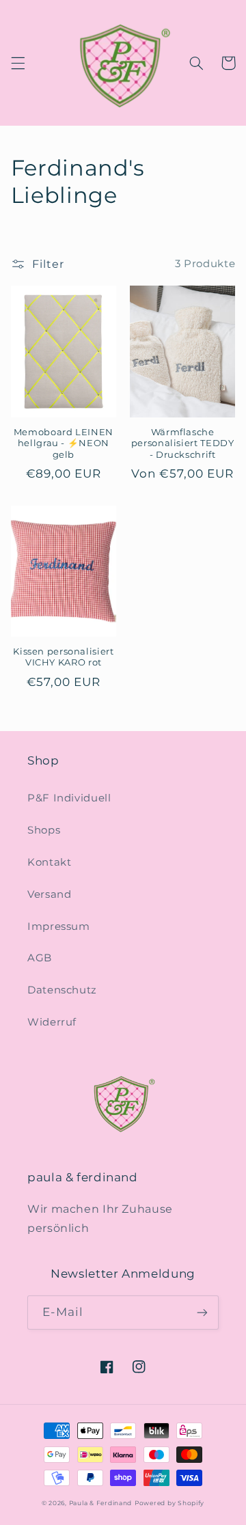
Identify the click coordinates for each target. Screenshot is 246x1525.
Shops (43, 830)
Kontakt (49, 862)
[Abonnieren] (202, 1312)
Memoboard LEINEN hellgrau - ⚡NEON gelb (63, 443)
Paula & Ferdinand (101, 1503)
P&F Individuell (69, 798)
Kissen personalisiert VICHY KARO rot (63, 657)
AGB (39, 958)
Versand (49, 894)
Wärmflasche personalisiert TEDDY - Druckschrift (182, 443)
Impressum (58, 926)
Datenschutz (62, 990)
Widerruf (52, 1022)
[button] (17, 63)
